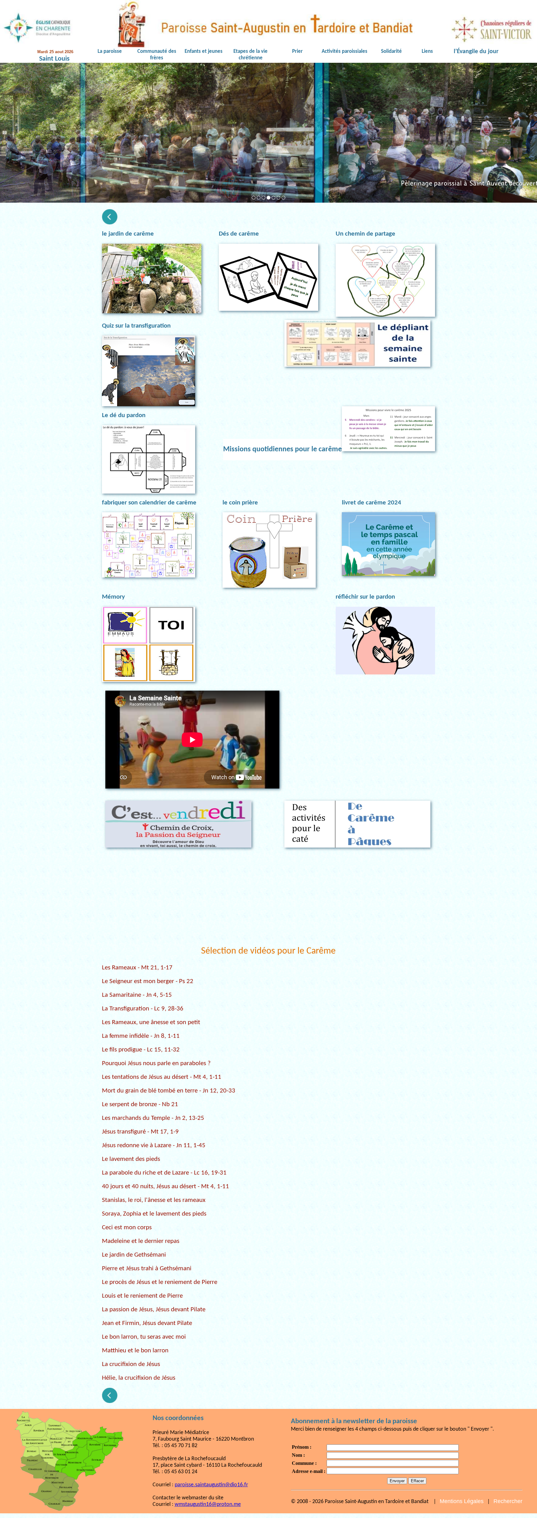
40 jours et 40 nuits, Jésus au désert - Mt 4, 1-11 (165, 1186)
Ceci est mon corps (127, 1227)
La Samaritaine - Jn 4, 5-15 (137, 995)
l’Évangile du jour (476, 51)
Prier (297, 51)
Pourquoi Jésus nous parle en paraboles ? (156, 1063)
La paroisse (110, 51)
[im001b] (283, 198)
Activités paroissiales (344, 51)
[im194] (268, 198)
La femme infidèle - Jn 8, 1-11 (141, 1036)
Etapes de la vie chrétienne (250, 55)
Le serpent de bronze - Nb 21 (140, 1104)
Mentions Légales (462, 1501)
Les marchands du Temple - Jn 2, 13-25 (153, 1118)
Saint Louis (54, 59)
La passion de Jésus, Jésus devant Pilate (153, 1309)
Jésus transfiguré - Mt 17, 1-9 (140, 1132)
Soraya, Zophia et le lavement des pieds (154, 1214)
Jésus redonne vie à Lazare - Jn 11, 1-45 (153, 1145)
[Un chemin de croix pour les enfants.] (178, 824)
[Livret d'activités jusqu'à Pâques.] (357, 824)
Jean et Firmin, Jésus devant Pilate (147, 1323)
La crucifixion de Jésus (131, 1364)
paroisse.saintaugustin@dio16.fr (211, 1485)
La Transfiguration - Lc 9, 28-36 (142, 1008)
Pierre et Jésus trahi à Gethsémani (146, 1268)
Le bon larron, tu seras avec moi (144, 1337)
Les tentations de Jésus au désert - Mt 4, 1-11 (161, 1077)
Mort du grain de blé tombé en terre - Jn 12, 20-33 (168, 1091)
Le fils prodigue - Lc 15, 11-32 (141, 1049)
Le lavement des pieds (131, 1159)
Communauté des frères (156, 55)
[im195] (273, 198)
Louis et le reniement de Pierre (142, 1296)
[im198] (253, 198)
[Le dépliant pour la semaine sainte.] (357, 343)
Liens (427, 51)
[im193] (263, 198)
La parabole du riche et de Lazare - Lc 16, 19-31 (164, 1173)
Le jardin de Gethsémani (134, 1255)
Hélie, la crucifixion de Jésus (138, 1378)
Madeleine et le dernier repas (140, 1241)
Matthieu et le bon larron (135, 1350)
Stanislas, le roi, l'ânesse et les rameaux (153, 1200)
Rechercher (507, 1501)
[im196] (278, 198)
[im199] (258, 198)
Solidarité (391, 51)
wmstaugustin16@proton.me (208, 1504)
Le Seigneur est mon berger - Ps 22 (147, 981)
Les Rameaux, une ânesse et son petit (151, 1022)
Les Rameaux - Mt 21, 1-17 (137, 967)
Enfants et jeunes (204, 51)
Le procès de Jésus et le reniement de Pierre (159, 1282)
